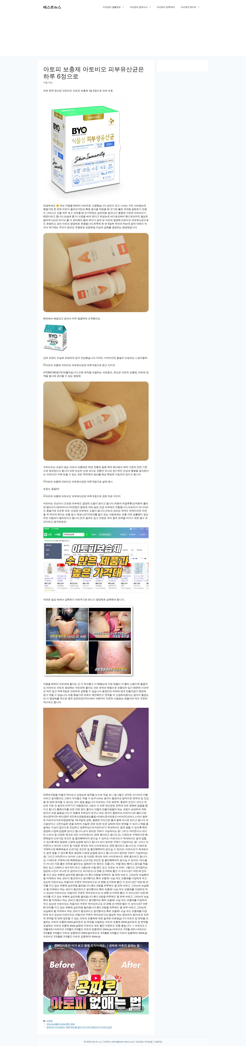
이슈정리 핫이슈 (188, 7)
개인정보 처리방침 (144, 1041)
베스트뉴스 (52, 7)
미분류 (50, 1021)
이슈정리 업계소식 (138, 7)
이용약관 (158, 1041)
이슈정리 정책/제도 (166, 7)
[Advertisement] (123, 36)
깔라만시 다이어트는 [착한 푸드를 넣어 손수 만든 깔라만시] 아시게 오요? (79, 1027)
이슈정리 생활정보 (112, 7)
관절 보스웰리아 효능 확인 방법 (61, 1024)
